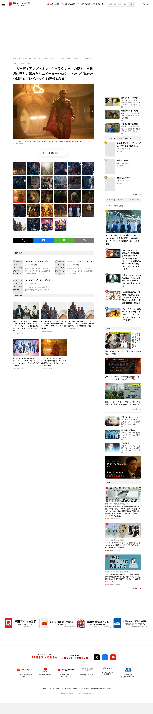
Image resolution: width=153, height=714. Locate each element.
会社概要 (44, 689)
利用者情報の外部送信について (101, 689)
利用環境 (76, 689)
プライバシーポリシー (56, 689)
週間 (116, 206)
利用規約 (68, 689)
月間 (121, 206)
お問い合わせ (85, 689)
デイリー (109, 206)
